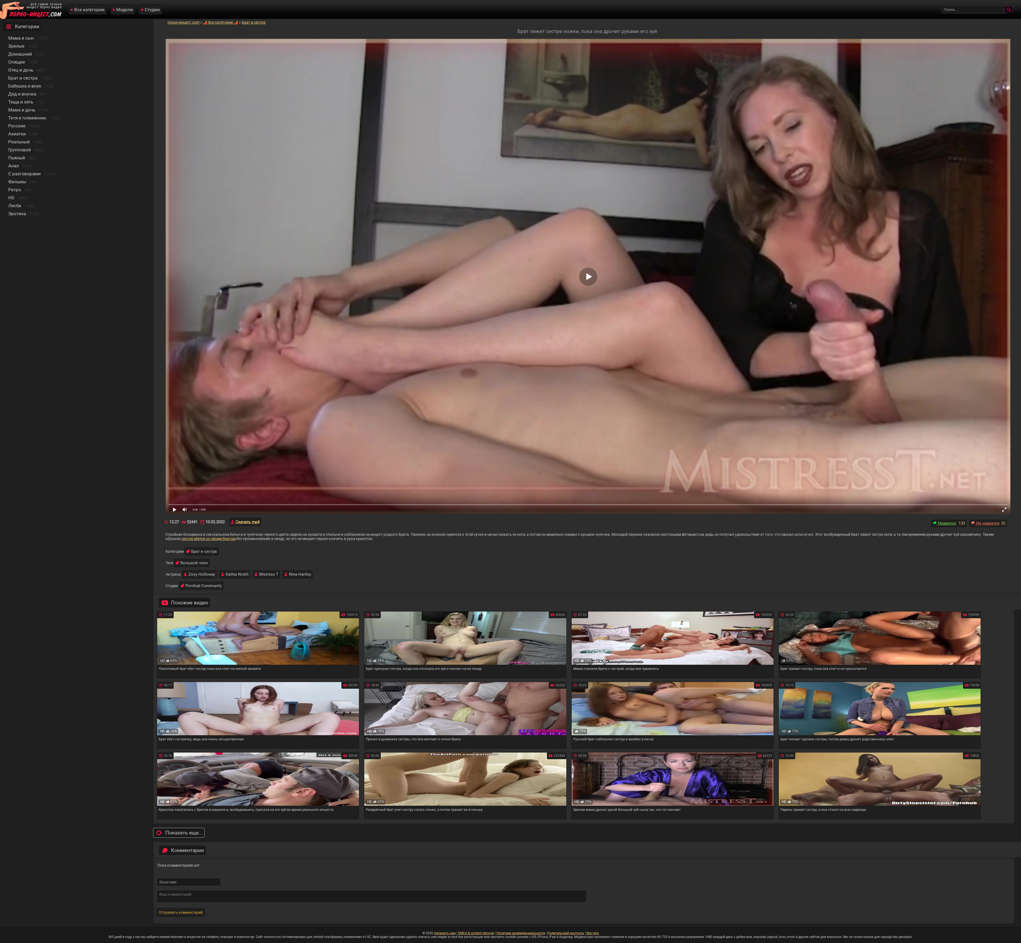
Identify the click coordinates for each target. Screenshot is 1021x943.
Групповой (19, 149)
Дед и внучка (22, 94)
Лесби (14, 205)
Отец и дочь (20, 70)
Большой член (194, 562)
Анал (13, 165)
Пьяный (16, 157)
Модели (124, 9)
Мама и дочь (21, 110)
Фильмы (17, 181)
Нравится (946, 523)
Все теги (593, 933)
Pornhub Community (204, 585)
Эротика (17, 213)
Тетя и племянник (27, 118)
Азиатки (17, 133)
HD (11, 197)
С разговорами (24, 173)
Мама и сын (21, 38)
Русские (17, 125)
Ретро (14, 189)
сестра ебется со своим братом (208, 539)
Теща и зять (20, 102)
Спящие (16, 62)
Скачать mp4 (248, 522)
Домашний (20, 54)
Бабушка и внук (24, 86)
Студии (152, 9)
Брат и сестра (22, 78)
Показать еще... (184, 833)
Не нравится (987, 523)
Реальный (19, 141)
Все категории (89, 9)
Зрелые (16, 46)
